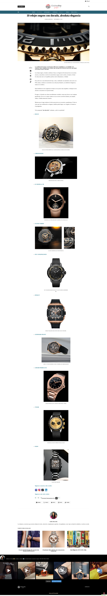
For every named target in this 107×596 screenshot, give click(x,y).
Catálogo (55, 12)
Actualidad (46, 12)
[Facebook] (85, 1)
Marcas (61, 12)
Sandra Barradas (49, 19)
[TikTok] (88, 1)
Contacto (87, 586)
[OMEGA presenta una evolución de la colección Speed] (26, 570)
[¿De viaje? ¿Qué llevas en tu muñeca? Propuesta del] (62, 570)
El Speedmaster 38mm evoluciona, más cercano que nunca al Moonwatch (53, 550)
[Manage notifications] (104, 593)
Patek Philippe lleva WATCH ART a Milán (78, 550)
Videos (67, 12)
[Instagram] (87, 1)
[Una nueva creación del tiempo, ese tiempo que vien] (8, 570)
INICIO (33, 12)
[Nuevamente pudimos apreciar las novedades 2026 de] (98, 570)
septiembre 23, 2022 (58, 19)
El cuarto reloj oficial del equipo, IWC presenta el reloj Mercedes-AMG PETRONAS (29, 550)
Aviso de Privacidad (53, 593)
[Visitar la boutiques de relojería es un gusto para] (80, 570)
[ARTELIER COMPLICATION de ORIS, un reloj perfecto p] (44, 570)
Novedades (39, 12)
